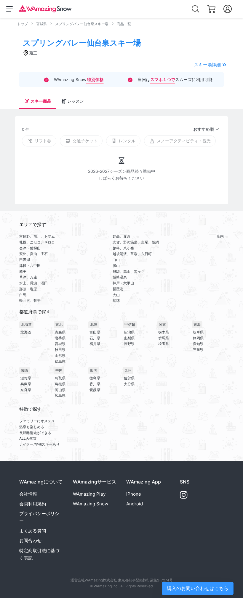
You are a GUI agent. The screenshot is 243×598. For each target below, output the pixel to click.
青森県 (60, 332)
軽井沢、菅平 (30, 300)
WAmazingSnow (90, 504)
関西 (24, 370)
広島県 (60, 395)
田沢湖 (24, 259)
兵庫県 (25, 384)
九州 (128, 370)
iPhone (133, 494)
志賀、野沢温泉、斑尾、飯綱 (136, 242)
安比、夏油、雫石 (33, 254)
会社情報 (28, 494)
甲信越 (129, 324)
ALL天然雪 (27, 438)
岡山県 (60, 390)
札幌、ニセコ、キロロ (37, 242)
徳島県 (94, 378)
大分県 (129, 384)
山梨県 (129, 338)
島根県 (60, 384)
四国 (93, 370)
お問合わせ (30, 540)
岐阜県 (198, 332)
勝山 (116, 265)
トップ (22, 24)
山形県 (60, 355)
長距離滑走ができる (35, 433)
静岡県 (198, 338)
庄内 (220, 236)
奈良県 (25, 390)
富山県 (94, 332)
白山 (116, 259)
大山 (116, 295)
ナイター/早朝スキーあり (39, 444)
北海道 (26, 324)
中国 (59, 370)
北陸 (93, 324)
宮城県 (41, 24)
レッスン (75, 101)
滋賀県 (25, 378)
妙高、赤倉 (121, 236)
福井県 (94, 343)
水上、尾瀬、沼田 (33, 283)
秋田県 (60, 349)
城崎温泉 (120, 277)
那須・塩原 (28, 289)
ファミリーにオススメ (37, 421)
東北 (59, 324)
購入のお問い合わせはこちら (197, 588)
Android (134, 504)
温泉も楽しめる (31, 427)
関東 (162, 324)
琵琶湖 (118, 289)
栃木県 (163, 332)
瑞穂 (116, 300)
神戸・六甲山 (123, 283)
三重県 (198, 349)
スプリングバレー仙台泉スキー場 (81, 24)
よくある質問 (32, 530)
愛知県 (198, 343)
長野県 (129, 343)
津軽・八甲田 (30, 265)
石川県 (94, 338)
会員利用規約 (32, 504)
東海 (197, 324)
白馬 (22, 295)
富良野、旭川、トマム (37, 236)
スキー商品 (41, 101)
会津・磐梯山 (30, 248)
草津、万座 (28, 277)
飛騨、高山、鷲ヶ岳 (129, 271)
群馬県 (163, 338)
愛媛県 (94, 390)
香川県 (94, 384)
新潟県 (129, 332)
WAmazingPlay (89, 494)
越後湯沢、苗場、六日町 (132, 254)
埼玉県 (163, 343)
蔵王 (22, 271)
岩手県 (60, 338)
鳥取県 (60, 378)
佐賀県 (129, 378)
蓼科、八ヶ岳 (123, 248)
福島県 (60, 361)
